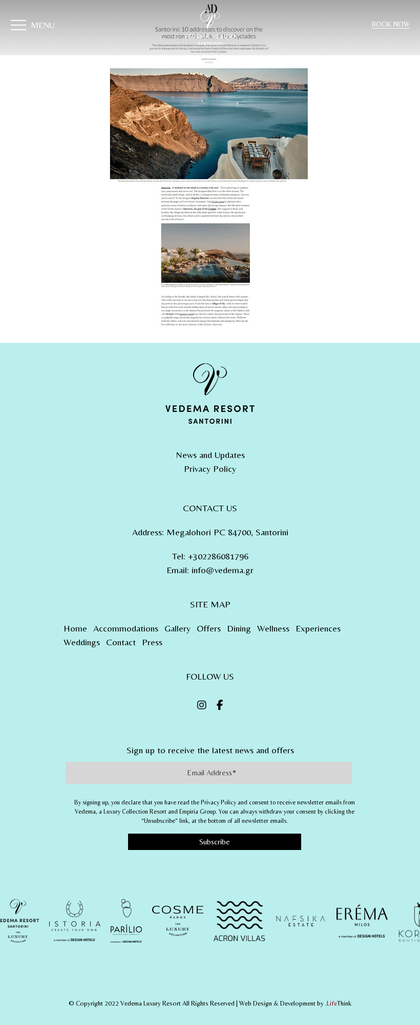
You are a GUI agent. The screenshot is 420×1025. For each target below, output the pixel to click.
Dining (239, 628)
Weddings (82, 642)
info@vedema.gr (223, 569)
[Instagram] (201, 705)
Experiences (318, 628)
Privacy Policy (210, 468)
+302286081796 (218, 556)
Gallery (177, 628)
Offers (209, 628)
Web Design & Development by (295, 1003)
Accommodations (125, 628)
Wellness (273, 628)
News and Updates (210, 454)
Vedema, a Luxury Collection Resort (120, 811)
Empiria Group (197, 811)
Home (75, 628)
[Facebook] (220, 705)
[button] (33, 26)
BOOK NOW (391, 24)
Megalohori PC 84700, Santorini (227, 532)
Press (152, 642)
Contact (121, 642)
